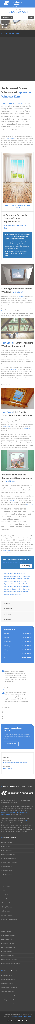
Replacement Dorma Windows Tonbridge (16, 579)
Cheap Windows (7, 907)
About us (7, 603)
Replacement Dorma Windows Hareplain (16, 591)
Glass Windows (7, 866)
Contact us (7, 619)
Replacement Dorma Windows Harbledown (17, 586)
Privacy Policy (27, 1016)
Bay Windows (6, 895)
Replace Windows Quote (9, 919)
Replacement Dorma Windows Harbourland (17, 589)
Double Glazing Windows (9, 862)
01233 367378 (12, 33)
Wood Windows (7, 939)
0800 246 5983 (17, 815)
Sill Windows (6, 891)
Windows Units (6, 911)
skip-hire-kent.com (8, 992)
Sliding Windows (7, 951)
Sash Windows (6, 846)
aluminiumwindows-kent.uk (10, 996)
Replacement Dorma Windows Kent (14, 573)
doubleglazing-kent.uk (8, 1000)
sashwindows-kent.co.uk (9, 988)
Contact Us (25, 566)
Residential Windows (8, 854)
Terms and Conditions (16, 1016)
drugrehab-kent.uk (7, 983)
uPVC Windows (7, 850)
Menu (31, 17)
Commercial (8, 609)
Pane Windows (6, 887)
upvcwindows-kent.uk (8, 1004)
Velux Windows (6, 899)
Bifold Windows (7, 875)
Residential (7, 614)
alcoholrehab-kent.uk (8, 979)
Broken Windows (7, 915)
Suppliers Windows (8, 955)
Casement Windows (8, 943)
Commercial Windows (9, 858)
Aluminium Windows (8, 935)
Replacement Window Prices (11, 963)
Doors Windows (7, 871)
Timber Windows (7, 842)
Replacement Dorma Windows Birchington (17, 576)
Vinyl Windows (6, 931)
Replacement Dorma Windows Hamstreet (16, 584)
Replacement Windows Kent (12, 594)
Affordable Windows (8, 947)
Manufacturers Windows (9, 959)
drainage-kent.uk (7, 975)
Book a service (7, 17)
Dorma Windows (7, 903)
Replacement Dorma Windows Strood (15, 581)
